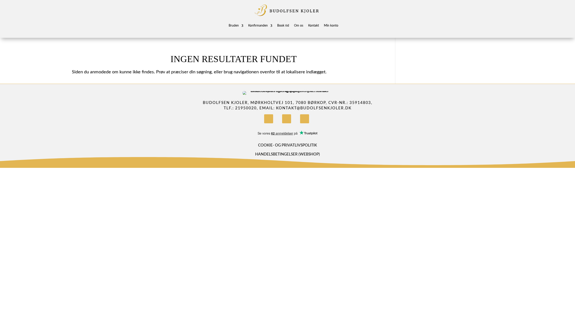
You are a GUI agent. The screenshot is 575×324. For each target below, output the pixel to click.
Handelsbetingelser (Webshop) (287, 154)
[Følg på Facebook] (268, 118)
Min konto (331, 25)
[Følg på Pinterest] (304, 118)
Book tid (283, 25)
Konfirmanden (258, 25)
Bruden (234, 25)
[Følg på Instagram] (286, 118)
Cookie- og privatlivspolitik (287, 145)
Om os (298, 25)
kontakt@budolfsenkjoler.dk (314, 108)
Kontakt (313, 25)
